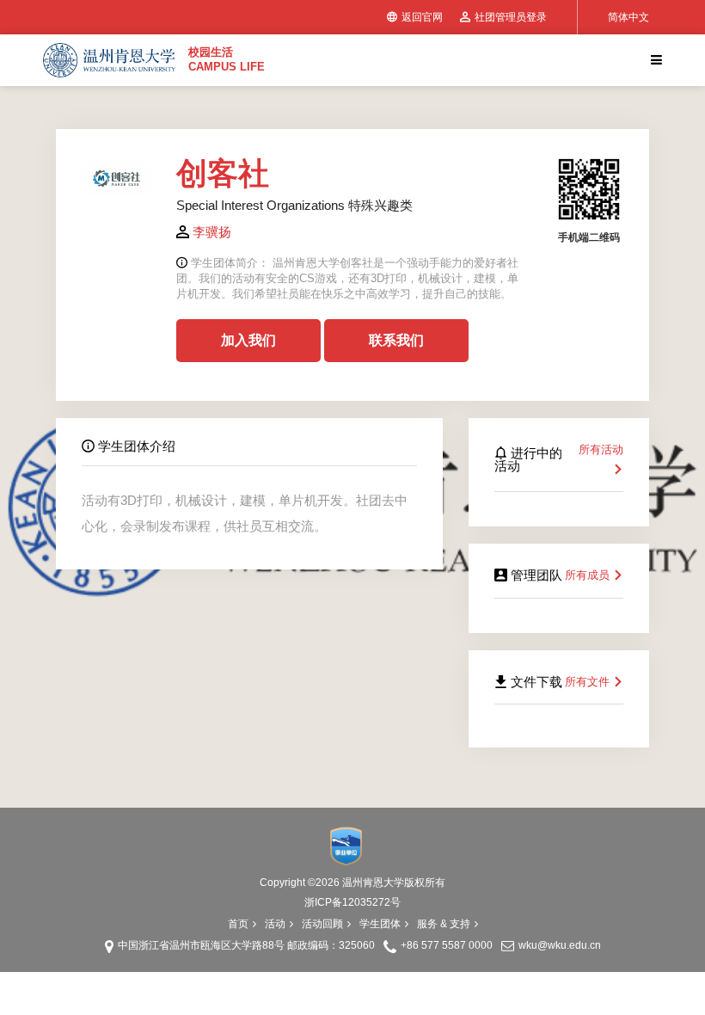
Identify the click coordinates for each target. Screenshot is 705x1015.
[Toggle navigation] (654, 60)
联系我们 (396, 340)
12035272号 (371, 902)
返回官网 (422, 17)
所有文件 (589, 681)
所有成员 (589, 575)
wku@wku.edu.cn (559, 945)
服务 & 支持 (443, 924)
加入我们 (248, 340)
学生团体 (380, 924)
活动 (275, 924)
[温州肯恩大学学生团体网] (109, 60)
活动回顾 (322, 924)
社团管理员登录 (511, 17)
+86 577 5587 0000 (447, 945)
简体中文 (628, 17)
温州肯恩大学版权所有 (393, 883)
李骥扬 (212, 232)
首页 (238, 924)
